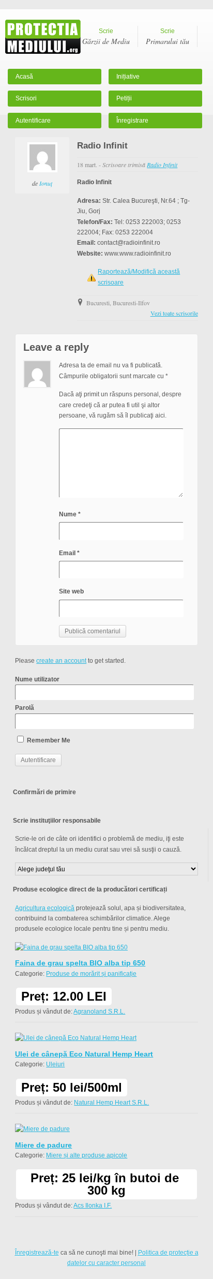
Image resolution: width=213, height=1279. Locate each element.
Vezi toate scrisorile (174, 313)
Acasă (24, 76)
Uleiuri (55, 1064)
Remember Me (47, 740)
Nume (70, 514)
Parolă (24, 707)
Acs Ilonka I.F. (92, 1205)
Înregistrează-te (37, 1252)
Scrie (106, 36)
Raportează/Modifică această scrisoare (139, 277)
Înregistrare (132, 120)
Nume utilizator (37, 679)
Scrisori (26, 98)
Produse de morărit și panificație (91, 973)
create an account (61, 660)
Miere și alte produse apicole (86, 1155)
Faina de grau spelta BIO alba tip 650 (80, 963)
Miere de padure (43, 1145)
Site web (71, 591)
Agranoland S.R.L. (99, 1011)
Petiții (124, 98)
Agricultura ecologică (44, 908)
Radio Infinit (162, 164)
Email (69, 553)
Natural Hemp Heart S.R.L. (111, 1102)
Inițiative (128, 76)
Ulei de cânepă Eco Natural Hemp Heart (84, 1054)
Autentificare (33, 120)
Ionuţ (45, 183)
